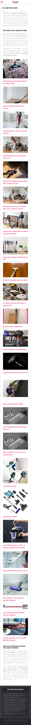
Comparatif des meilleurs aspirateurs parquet (15, 280)
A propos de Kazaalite (22, 722)
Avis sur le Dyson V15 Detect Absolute (13, 404)
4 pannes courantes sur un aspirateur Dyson (15, 349)
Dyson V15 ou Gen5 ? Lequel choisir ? (13, 326)
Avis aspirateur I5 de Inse (9, 486)
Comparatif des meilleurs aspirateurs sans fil (15, 571)
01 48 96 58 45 (18, 713)
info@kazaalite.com (9, 715)
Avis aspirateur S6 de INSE (10, 517)
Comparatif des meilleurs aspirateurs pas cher (15, 372)
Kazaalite (25, 720)
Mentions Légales (7, 722)
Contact (14, 722)
